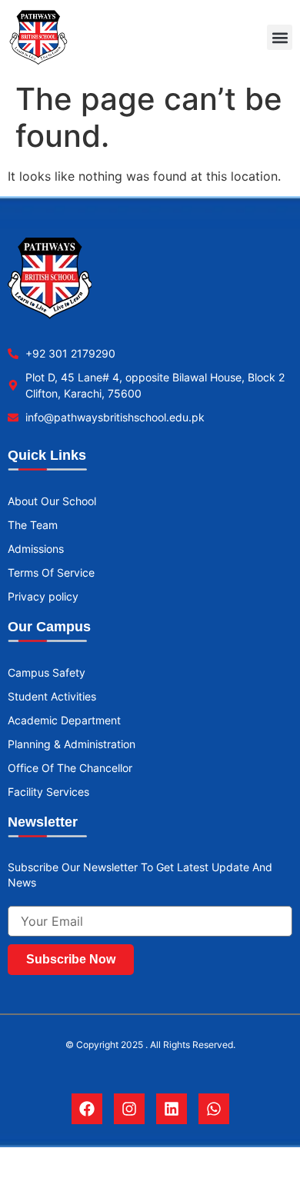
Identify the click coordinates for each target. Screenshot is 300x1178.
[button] (279, 37)
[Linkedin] (171, 1108)
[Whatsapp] (213, 1108)
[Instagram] (129, 1108)
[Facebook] (87, 1108)
